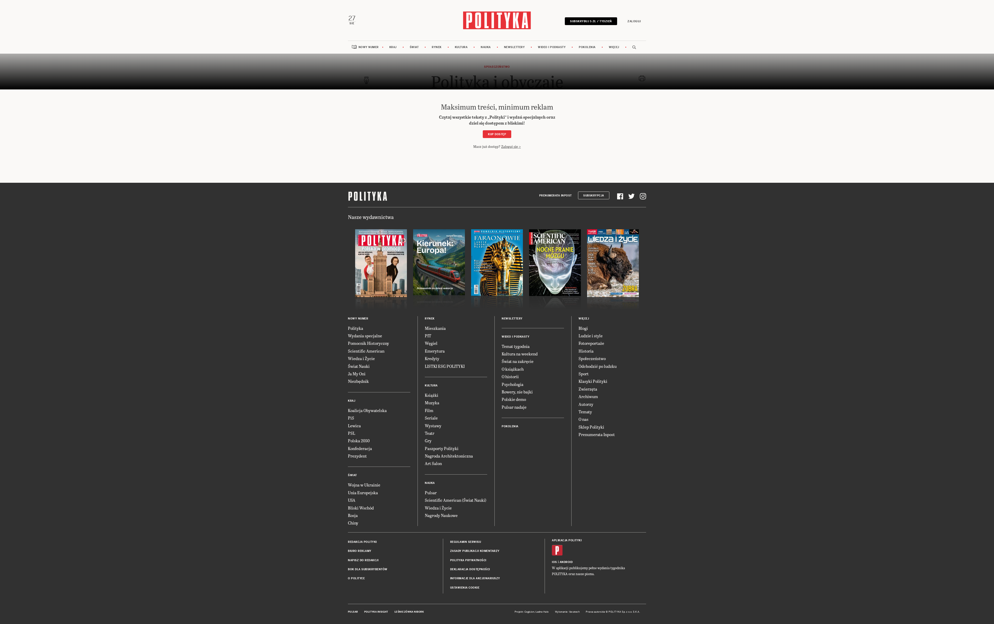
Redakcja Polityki (362, 542)
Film (429, 410)
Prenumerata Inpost (555, 195)
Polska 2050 (359, 441)
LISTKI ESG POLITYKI (445, 366)
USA (351, 500)
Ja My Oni (357, 374)
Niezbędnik (358, 381)
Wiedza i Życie (361, 358)
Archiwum (588, 396)
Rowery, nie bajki (517, 392)
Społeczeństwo (592, 358)
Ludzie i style (591, 336)
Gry (428, 441)
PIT (428, 336)
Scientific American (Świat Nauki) (455, 500)
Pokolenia (587, 47)
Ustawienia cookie (465, 587)
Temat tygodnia (516, 346)
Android (566, 562)
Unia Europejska (363, 493)
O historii (510, 376)
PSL (351, 433)
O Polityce (356, 578)
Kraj (393, 47)
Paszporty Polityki (441, 448)
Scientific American (366, 351)
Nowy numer (369, 47)
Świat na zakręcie (517, 361)
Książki (431, 395)
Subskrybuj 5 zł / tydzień (591, 21)
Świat (414, 47)
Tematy (585, 412)
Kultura (461, 47)
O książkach (513, 369)
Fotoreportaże (591, 343)
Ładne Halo (542, 611)
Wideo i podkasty (552, 47)
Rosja (353, 515)
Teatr (429, 433)
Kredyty (432, 358)
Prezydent (357, 456)
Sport (584, 374)
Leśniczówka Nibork (409, 611)
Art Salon (433, 463)
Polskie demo (514, 399)
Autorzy (586, 404)
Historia (586, 351)
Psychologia (512, 384)
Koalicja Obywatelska (367, 410)
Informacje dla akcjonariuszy (475, 578)
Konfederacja (360, 448)
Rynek (437, 47)
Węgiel (431, 343)
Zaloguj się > (511, 146)
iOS (554, 562)
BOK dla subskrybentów (368, 569)
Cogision (529, 611)
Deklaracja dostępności (470, 569)
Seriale (431, 418)
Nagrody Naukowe (441, 515)
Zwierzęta (588, 389)
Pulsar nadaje (514, 407)
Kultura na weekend (520, 354)
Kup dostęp (497, 134)
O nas (583, 419)
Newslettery (514, 47)
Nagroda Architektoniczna (449, 456)
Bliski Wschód (361, 508)
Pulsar (431, 493)
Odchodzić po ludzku (598, 366)
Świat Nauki (359, 366)
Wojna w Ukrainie (364, 485)
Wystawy (433, 426)
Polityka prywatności (468, 560)
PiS (351, 418)
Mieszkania (435, 328)
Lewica (354, 426)
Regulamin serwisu (465, 542)
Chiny (353, 523)
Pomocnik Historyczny (368, 343)
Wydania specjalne (365, 336)
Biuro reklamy (359, 551)
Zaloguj (634, 21)
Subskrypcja (593, 195)
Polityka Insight (376, 611)
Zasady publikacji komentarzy (475, 551)
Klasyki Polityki (593, 381)
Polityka (355, 328)
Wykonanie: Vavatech (567, 611)
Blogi (583, 328)
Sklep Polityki (591, 427)
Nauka (486, 47)
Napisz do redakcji (363, 560)
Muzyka (432, 403)
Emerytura (435, 351)
